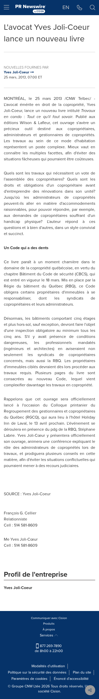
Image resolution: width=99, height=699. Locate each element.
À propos (49, 629)
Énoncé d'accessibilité (71, 678)
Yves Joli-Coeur (18, 588)
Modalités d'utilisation (48, 666)
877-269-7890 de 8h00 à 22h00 (49, 648)
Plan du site (82, 672)
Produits (49, 623)
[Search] (92, 7)
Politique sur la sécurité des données (37, 672)
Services (47, 635)
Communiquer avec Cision (49, 618)
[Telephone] (79, 7)
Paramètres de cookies (29, 678)
